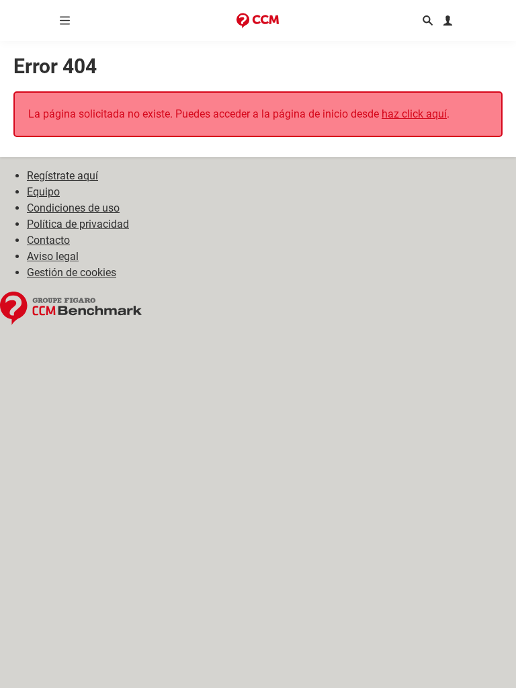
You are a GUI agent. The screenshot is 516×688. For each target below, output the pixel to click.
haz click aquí (414, 114)
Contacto (48, 240)
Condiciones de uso (73, 208)
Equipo (43, 191)
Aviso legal (53, 256)
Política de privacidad (78, 224)
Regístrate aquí (62, 175)
